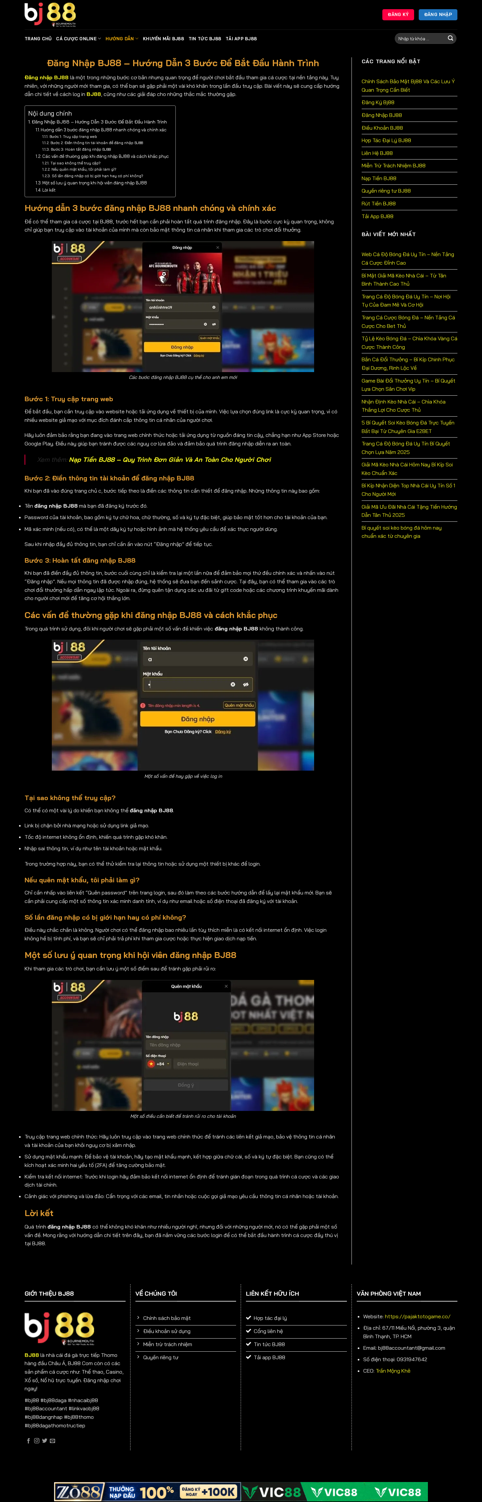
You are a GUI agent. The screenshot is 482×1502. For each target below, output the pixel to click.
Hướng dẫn (120, 38)
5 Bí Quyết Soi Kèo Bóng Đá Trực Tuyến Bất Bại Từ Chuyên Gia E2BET (408, 426)
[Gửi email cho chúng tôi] (52, 1441)
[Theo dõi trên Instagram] (36, 1441)
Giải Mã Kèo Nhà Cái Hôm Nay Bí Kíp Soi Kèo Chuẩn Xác (407, 468)
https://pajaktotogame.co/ (418, 1316)
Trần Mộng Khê (393, 1370)
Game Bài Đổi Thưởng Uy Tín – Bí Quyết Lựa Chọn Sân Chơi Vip (408, 384)
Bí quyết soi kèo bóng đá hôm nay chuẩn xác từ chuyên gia (402, 531)
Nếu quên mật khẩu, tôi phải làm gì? (83, 169)
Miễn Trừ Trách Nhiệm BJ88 (394, 165)
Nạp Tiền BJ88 (379, 178)
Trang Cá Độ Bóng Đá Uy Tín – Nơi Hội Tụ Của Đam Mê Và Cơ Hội (406, 300)
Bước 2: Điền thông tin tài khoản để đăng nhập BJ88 (96, 142)
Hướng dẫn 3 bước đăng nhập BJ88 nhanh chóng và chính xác (104, 129)
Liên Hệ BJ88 (377, 153)
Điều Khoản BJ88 (382, 127)
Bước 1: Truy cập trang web (74, 136)
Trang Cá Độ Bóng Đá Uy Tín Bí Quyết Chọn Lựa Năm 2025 (406, 447)
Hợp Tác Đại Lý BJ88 (386, 140)
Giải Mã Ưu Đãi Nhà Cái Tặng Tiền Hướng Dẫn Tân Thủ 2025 (409, 510)
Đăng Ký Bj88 (378, 102)
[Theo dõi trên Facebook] (28, 1441)
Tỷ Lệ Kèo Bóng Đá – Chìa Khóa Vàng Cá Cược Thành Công (409, 342)
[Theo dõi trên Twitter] (44, 1441)
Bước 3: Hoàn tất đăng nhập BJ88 (80, 149)
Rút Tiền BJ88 (379, 203)
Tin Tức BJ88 (205, 38)
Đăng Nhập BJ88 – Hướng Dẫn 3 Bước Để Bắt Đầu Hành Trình (99, 122)
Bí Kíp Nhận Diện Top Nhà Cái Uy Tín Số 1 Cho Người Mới (408, 489)
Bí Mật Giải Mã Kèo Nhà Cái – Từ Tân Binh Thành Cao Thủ (404, 279)
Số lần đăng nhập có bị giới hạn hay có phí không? (97, 175)
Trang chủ (38, 38)
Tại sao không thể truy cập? (75, 162)
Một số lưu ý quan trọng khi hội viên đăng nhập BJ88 (94, 182)
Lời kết (48, 190)
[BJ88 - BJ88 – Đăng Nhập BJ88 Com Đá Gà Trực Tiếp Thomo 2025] (57, 15)
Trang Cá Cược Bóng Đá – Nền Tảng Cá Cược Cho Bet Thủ (408, 321)
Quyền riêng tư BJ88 (386, 190)
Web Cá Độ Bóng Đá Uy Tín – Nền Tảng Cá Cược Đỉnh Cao (408, 258)
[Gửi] (450, 38)
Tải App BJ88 (241, 38)
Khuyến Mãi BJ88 (163, 38)
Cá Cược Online (76, 38)
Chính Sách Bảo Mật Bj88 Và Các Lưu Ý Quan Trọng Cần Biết (408, 85)
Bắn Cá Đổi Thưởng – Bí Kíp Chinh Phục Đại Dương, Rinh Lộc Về (408, 363)
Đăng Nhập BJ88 (382, 115)
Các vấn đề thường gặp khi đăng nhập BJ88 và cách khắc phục (105, 156)
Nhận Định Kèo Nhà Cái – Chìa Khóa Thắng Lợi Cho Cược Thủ (404, 405)
